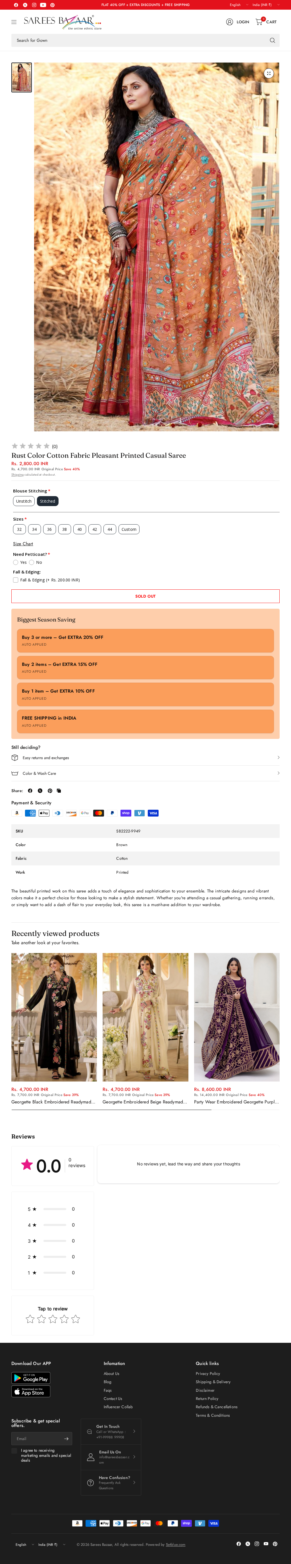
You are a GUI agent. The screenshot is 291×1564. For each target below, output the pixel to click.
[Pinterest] (52, 4)
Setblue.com (176, 1544)
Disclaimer (205, 1390)
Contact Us (113, 1398)
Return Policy (207, 1398)
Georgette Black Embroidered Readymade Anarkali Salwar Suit (52, 1102)
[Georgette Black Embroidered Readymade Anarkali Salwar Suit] (54, 1017)
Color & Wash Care (39, 773)
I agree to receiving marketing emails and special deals (46, 1455)
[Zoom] (269, 73)
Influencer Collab (118, 1407)
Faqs (108, 1390)
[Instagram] (34, 4)
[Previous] (11, 1031)
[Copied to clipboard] (59, 790)
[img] (30, 447)
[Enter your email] (66, 1438)
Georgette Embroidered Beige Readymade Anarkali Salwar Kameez (144, 1102)
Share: (17, 791)
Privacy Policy (208, 1373)
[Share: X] (40, 790)
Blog (108, 1382)
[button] (52, 1209)
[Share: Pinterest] (50, 790)
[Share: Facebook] (30, 790)
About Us (111, 1373)
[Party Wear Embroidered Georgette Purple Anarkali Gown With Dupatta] (237, 1017)
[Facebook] (15, 4)
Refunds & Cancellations (217, 1407)
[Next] (279, 1031)
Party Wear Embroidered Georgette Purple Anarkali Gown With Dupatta (235, 1102)
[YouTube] (43, 4)
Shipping (17, 474)
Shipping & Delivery (213, 1382)
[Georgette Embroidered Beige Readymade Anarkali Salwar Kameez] (145, 1017)
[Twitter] (25, 4)
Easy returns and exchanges (46, 758)
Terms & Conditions (213, 1415)
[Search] (272, 40)
